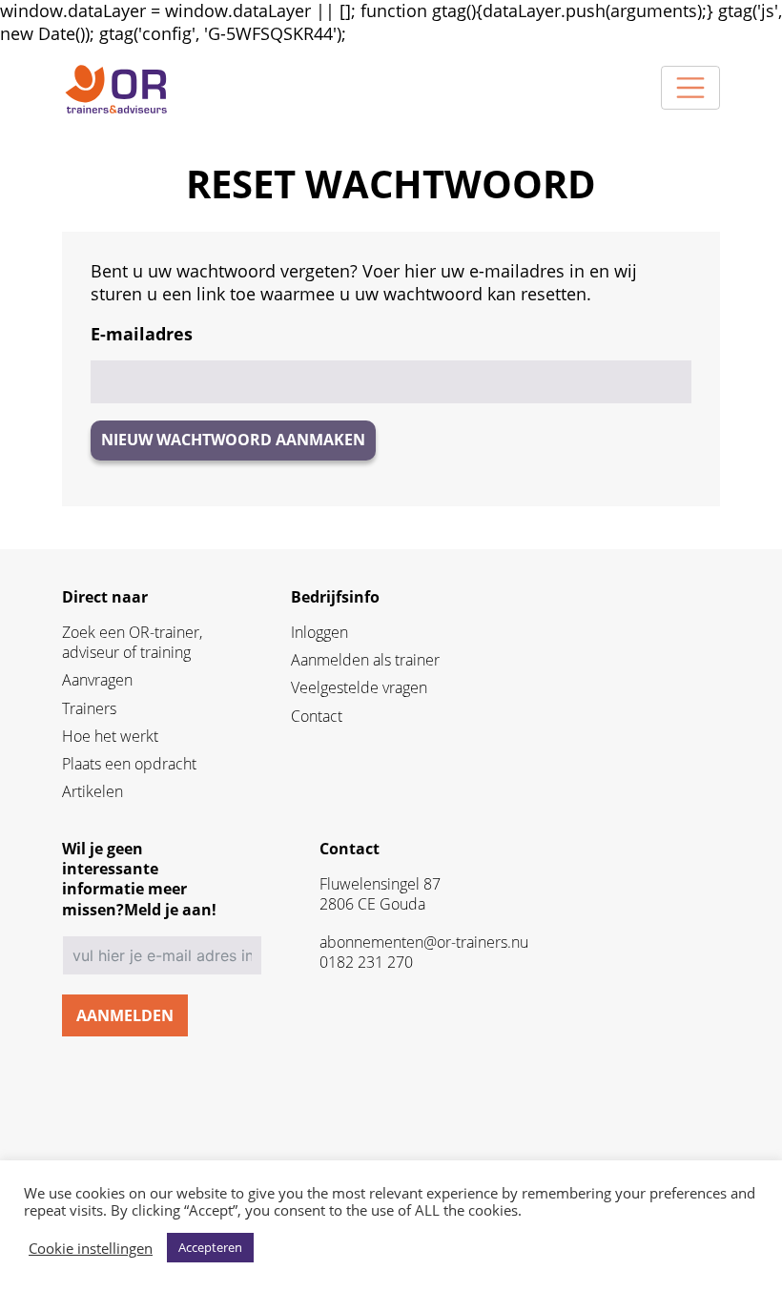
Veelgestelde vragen (359, 688)
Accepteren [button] (210, 1247)
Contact (316, 717)
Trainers (89, 709)
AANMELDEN (125, 1015)
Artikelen (92, 792)
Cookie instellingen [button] (91, 1248)
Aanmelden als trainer (365, 660)
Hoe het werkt (110, 737)
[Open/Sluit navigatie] (690, 88)
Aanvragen (97, 680)
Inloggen (319, 633)
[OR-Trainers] (115, 88)
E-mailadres (142, 334)
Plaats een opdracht (129, 764)
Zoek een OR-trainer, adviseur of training (132, 643)
